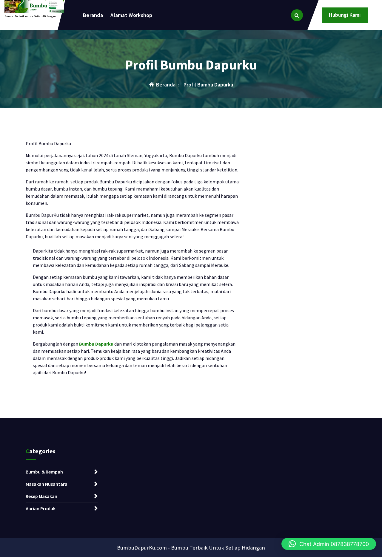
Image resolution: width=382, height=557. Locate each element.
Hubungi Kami (345, 14)
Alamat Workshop (131, 15)
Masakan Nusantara (46, 484)
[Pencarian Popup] (297, 15)
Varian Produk (41, 508)
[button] (328, 544)
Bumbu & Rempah (44, 472)
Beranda (93, 15)
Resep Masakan (41, 496)
